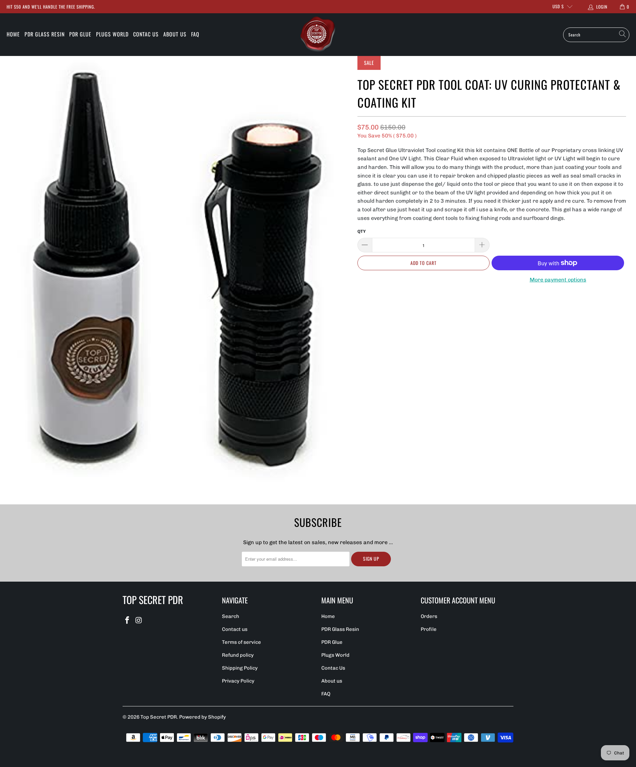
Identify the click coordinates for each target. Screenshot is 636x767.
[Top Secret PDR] (318, 35)
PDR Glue (80, 34)
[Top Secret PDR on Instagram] (139, 620)
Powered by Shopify (202, 717)
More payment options (558, 280)
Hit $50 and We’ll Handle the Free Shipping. (51, 6)
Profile (429, 629)
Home (13, 34)
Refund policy (238, 655)
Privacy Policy (238, 681)
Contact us (234, 629)
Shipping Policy (240, 668)
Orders (429, 616)
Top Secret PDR (158, 717)
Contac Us (146, 34)
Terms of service (241, 642)
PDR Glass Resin (45, 34)
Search (230, 616)
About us (174, 34)
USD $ (558, 6)
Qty (361, 231)
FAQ (195, 34)
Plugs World (112, 34)
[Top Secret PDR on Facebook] (127, 620)
